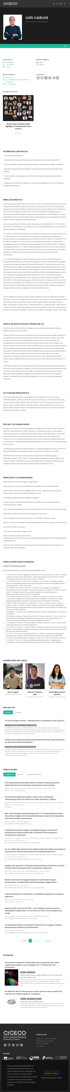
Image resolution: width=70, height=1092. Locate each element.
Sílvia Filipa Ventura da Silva (57, 693)
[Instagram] (17, 1045)
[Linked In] (5, 1045)
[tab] (8, 712)
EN (57, 4)
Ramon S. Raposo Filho (35, 693)
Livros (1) (20, 774)
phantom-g (8, 77)
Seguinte (48, 941)
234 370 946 (9, 64)
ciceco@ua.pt (40, 1046)
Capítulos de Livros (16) (34, 774)
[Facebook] (9, 1045)
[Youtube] (21, 1045)
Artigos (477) (9, 774)
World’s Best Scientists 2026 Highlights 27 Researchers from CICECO (18, 126)
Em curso (8, 712)
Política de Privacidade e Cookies (51, 1078)
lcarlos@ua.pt (9, 62)
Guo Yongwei (13, 692)
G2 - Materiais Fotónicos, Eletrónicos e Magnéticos (17, 81)
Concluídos (18, 712)
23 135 (7, 67)
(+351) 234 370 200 (42, 1043)
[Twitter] (13, 1045)
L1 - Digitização (10, 84)
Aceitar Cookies (51, 1073)
